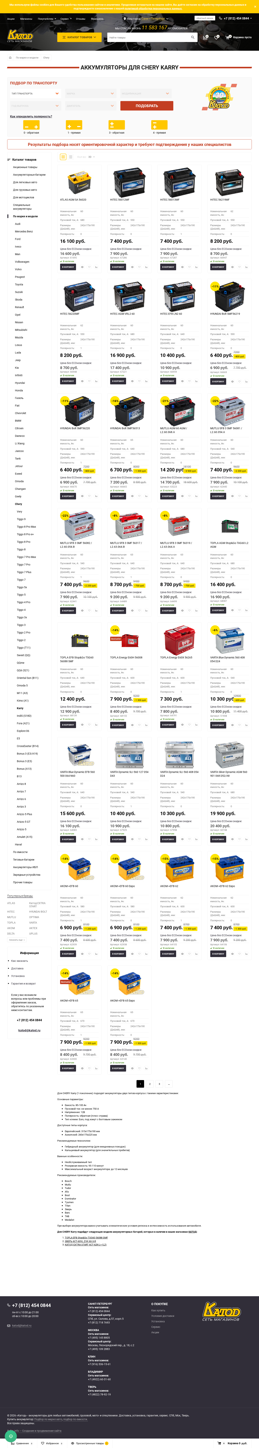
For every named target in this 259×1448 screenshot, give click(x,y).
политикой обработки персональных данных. (153, 8)
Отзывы (80, 18)
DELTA (11, 933)
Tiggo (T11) (24, 647)
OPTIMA (34, 917)
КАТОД (192, 1231)
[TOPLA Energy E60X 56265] (179, 640)
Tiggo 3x (22, 617)
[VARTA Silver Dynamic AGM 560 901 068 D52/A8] (229, 755)
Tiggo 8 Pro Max (26, 526)
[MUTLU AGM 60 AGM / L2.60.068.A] (179, 411)
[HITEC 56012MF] (129, 182)
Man (17, 254)
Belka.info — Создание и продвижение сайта (34, 1430)
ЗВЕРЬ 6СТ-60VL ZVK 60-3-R (80, 1241)
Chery (46, 57)
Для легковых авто (25, 182)
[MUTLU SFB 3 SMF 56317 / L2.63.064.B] (129, 526)
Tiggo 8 (21, 549)
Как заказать (19, 961)
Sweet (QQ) (23, 655)
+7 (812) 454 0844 (29, 1020)
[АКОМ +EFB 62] (179, 869)
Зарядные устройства (26, 874)
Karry (20, 708)
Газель (19, 398)
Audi (17, 224)
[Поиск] (193, 37)
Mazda (19, 337)
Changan (20, 489)
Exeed (18, 473)
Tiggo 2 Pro (23, 632)
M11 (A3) (22, 693)
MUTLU (11, 917)
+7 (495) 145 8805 (99, 1337)
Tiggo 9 (21, 519)
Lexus (18, 345)
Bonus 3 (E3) (24, 761)
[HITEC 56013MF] (179, 182)
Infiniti (18, 375)
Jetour (19, 466)
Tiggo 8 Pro (23, 542)
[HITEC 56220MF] (79, 297)
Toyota (19, 284)
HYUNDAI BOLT (38, 911)
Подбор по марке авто (48, 1419)
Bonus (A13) (24, 768)
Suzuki (19, 292)
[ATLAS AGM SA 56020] (79, 182)
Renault (19, 307)
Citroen (19, 428)
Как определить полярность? (31, 116)
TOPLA (11, 922)
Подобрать (147, 105)
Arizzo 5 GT (23, 821)
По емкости (20, 852)
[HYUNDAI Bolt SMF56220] (79, 411)
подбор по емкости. (75, 1419)
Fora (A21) (23, 723)
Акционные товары (25, 167)
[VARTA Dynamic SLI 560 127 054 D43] (129, 755)
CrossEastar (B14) (28, 746)
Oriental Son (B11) (27, 678)
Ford (17, 239)
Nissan (19, 322)
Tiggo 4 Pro (23, 602)
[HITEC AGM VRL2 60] (129, 297)
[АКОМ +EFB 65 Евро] (129, 983)
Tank (18, 458)
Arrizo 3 (21, 806)
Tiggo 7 (21, 579)
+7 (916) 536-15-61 (99, 1364)
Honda (19, 390)
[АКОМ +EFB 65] (79, 983)
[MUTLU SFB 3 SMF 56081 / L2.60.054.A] (229, 411)
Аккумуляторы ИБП (25, 867)
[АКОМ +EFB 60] (79, 869)
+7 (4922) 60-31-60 (99, 1379)
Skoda (18, 299)
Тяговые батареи (23, 859)
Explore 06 (23, 731)
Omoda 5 (22, 685)
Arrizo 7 (21, 791)
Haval (18, 844)
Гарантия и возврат (23, 983)
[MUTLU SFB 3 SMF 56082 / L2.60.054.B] (79, 526)
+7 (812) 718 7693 (99, 1322)
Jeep (18, 360)
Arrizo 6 (21, 799)
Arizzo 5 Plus (24, 814)
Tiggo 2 (21, 640)
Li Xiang (19, 443)
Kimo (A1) (23, 700)
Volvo (18, 269)
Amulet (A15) (24, 837)
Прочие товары (22, 882)
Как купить (158, 1310)
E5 (18, 738)
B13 (19, 776)
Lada (18, 352)
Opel (17, 314)
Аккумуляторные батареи (29, 174)
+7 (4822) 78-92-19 (99, 1394)
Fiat (17, 405)
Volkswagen (22, 261)
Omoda (19, 481)
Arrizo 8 (21, 784)
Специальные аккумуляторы (22, 206)
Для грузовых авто (25, 190)
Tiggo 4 (21, 609)
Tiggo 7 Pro (23, 564)
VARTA (33, 922)
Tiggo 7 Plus (24, 572)
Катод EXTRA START (37, 904)
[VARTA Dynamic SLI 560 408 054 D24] (179, 755)
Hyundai (20, 383)
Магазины (26, 18)
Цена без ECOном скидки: (76, 249)
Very (19, 511)
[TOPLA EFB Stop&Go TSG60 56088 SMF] (79, 640)
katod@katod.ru (29, 1030)
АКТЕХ (33, 928)
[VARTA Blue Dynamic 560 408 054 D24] (229, 640)
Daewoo (20, 436)
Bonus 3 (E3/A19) (27, 753)
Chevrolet (20, 413)
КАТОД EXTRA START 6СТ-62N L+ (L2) (86, 1244)
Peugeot (20, 277)
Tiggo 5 (21, 594)
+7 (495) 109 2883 (99, 1349)
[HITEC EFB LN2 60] (179, 297)
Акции (11, 18)
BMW (18, 420)
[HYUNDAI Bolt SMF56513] (129, 411)
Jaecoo (19, 451)
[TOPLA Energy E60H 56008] (129, 640)
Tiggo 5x (22, 587)
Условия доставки (162, 1316)
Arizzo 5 (21, 829)
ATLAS (11, 903)
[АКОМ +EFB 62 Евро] (229, 869)
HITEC (11, 911)
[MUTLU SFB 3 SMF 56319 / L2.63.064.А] (179, 526)
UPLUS (33, 933)
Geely (18, 496)
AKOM (11, 928)
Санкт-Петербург (153, 18)
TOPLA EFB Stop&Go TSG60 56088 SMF (86, 1237)
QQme (20, 662)
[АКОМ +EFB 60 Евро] (129, 869)
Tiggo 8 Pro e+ (25, 534)
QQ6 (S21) (23, 670)
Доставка (17, 968)
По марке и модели (27, 57)
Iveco (18, 246)
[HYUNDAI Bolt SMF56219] (229, 297)
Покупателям (45, 18)
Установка (18, 976)
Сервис (64, 18)
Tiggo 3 (21, 625)
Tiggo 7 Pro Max (26, 557)
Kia (17, 367)
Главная (10, 57)
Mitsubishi (21, 330)
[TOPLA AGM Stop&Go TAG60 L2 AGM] (229, 526)
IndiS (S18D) (24, 715)
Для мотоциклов (23, 197)
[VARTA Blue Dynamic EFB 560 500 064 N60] (79, 755)
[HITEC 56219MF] (229, 182)
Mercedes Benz (24, 231)
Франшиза (97, 18)
